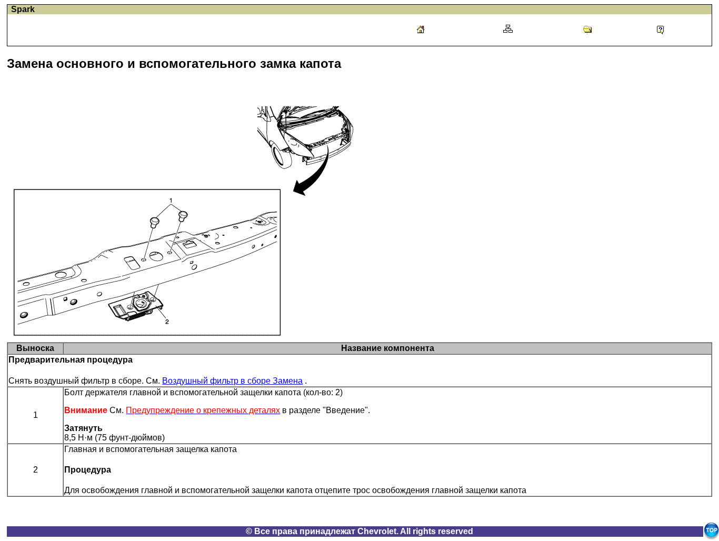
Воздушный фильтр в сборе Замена (232, 380)
